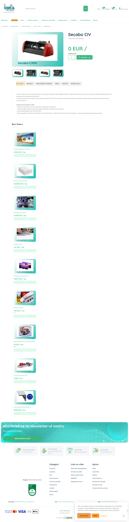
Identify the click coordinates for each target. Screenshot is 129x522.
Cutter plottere (26, 26)
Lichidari (74, 20)
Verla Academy (85, 20)
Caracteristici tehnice (44, 83)
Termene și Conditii (76, 472)
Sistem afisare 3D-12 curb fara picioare (24, 341)
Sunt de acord (84, 516)
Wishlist (94, 475)
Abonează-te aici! (22, 438)
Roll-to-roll (37, 26)
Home (94, 468)
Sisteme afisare (32, 20)
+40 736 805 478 (19, 501)
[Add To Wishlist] (93, 57)
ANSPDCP (74, 478)
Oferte (95, 20)
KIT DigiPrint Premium (20, 212)
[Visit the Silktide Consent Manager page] (124, 516)
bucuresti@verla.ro (29, 501)
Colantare (52, 472)
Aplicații (65, 83)
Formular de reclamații (98, 481)
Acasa (6, 26)
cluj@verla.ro (70, 501)
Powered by (59, 517)
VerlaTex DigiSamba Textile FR (22, 149)
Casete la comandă (48, 20)
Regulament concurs (77, 481)
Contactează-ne (97, 478)
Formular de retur (97, 485)
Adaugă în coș (86, 57)
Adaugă (26, 155)
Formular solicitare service (100, 488)
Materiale (4, 20)
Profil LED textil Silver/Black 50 (22, 407)
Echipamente (62, 20)
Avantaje (29, 83)
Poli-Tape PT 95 (18, 244)
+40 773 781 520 (105, 501)
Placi (22, 20)
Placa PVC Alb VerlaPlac (20, 181)
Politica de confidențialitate (79, 468)
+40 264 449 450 (62, 501)
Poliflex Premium (18, 307)
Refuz (95, 516)
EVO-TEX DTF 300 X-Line (20, 375)
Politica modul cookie (77, 475)
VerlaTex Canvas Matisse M (21, 276)
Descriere (19, 83)
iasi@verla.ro (113, 501)
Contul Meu (95, 472)
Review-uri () (75, 83)
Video (57, 83)
